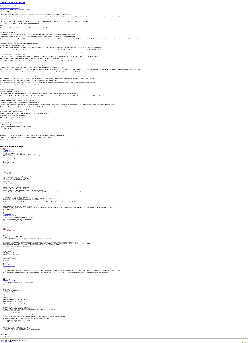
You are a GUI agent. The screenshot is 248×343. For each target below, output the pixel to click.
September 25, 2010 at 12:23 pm (9, 230)
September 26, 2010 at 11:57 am (9, 297)
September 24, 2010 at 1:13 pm (9, 163)
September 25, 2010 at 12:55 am (9, 215)
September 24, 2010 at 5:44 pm (9, 173)
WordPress (24, 340)
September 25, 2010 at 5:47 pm (9, 280)
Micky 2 (6, 150)
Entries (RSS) (3, 341)
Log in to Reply (6, 160)
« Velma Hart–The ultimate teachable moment (9, 8)
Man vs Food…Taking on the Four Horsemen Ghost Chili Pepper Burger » (15, 9)
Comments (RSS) (11, 341)
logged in (7, 336)
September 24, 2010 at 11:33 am (9, 151)
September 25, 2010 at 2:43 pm (9, 266)
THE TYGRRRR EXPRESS (12, 2)
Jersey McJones (8, 162)
